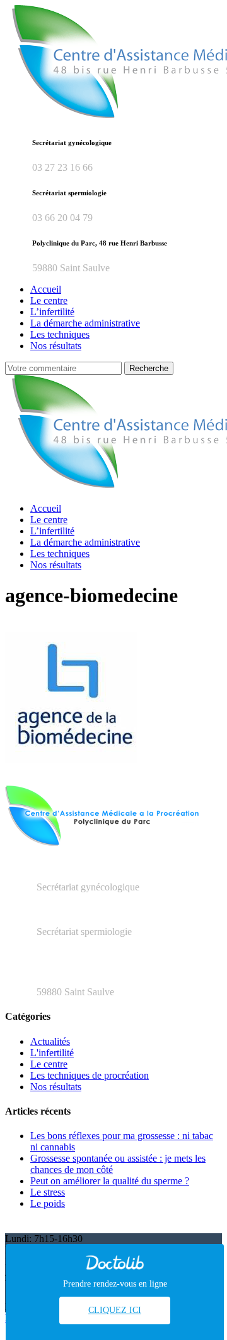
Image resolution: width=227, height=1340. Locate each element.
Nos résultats (55, 1086)
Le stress (47, 1192)
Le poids (47, 1203)
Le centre (48, 1064)
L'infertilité (52, 1052)
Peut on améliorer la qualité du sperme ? (109, 1180)
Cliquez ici (114, 1310)
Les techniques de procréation (89, 1075)
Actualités (50, 1041)
